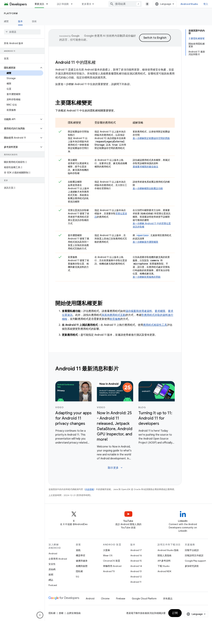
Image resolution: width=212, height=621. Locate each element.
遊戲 (78, 550)
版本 (20, 21)
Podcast (53, 585)
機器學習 (80, 555)
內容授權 (89, 489)
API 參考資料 (164, 560)
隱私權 (79, 571)
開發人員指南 (164, 555)
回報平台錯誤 (192, 550)
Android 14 (136, 566)
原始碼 (52, 569)
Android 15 (136, 560)
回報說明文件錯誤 (194, 555)
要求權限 (160, 311)
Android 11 (135, 581)
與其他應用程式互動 (114, 315)
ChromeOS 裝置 (111, 560)
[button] (19, 67)
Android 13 (136, 571)
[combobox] (125, 4)
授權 (61, 613)
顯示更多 (115, 467)
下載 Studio (163, 566)
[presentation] (115, 102)
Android (53, 553)
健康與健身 (81, 560)
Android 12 (136, 576)
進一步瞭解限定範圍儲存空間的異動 (151, 138)
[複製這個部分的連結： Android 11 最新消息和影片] (123, 369)
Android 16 (136, 555)
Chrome (105, 598)
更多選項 (86, 3)
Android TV (109, 571)
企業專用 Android (58, 558)
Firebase (120, 598)
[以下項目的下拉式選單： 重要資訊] (48, 4)
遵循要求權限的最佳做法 (145, 166)
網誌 (51, 579)
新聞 (51, 574)
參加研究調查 (192, 566)
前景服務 (115, 319)
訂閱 (175, 613)
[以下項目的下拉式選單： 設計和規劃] (73, 4)
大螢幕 (106, 550)
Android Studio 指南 (168, 550)
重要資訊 (39, 3)
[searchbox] (22, 32)
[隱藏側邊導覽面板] (40, 615)
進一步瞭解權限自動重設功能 (148, 188)
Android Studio (189, 3)
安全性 (52, 564)
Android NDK (164, 571)
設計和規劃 (63, 3)
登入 (205, 3)
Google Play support (195, 560)
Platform (11, 13)
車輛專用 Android (112, 566)
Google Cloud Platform (144, 598)
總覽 (6, 21)
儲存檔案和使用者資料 (139, 311)
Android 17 (136, 550)
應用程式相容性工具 (155, 325)
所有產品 (167, 598)
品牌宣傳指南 (74, 613)
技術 (34, 21)
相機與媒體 (81, 566)
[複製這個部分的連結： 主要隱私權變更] (96, 103)
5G (77, 576)
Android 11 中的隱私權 (75, 62)
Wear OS (107, 555)
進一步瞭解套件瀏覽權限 (145, 241)
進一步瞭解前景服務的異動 (146, 276)
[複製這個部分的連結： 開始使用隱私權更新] (107, 304)
